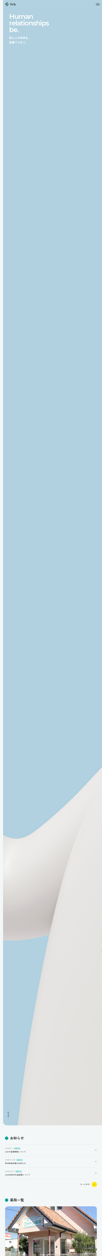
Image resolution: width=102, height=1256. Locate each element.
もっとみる (85, 1184)
